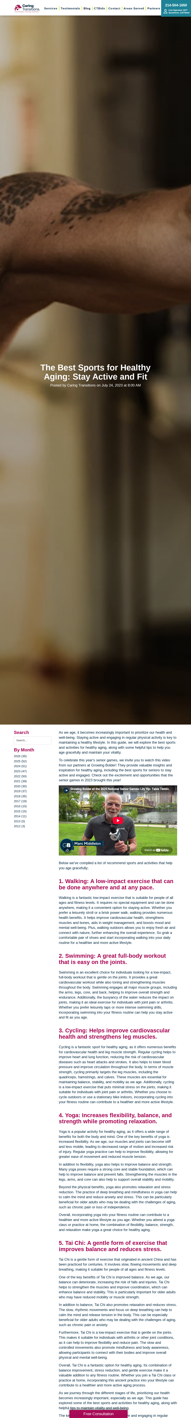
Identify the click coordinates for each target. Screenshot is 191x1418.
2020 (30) (20, 786)
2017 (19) (20, 801)
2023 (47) (20, 771)
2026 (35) (20, 756)
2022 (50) (20, 776)
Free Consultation (98, 1414)
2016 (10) (20, 806)
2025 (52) (20, 761)
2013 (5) (19, 821)
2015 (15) (20, 811)
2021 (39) (20, 781)
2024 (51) (20, 766)
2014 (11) (20, 816)
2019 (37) (20, 791)
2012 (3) (19, 826)
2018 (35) (20, 796)
